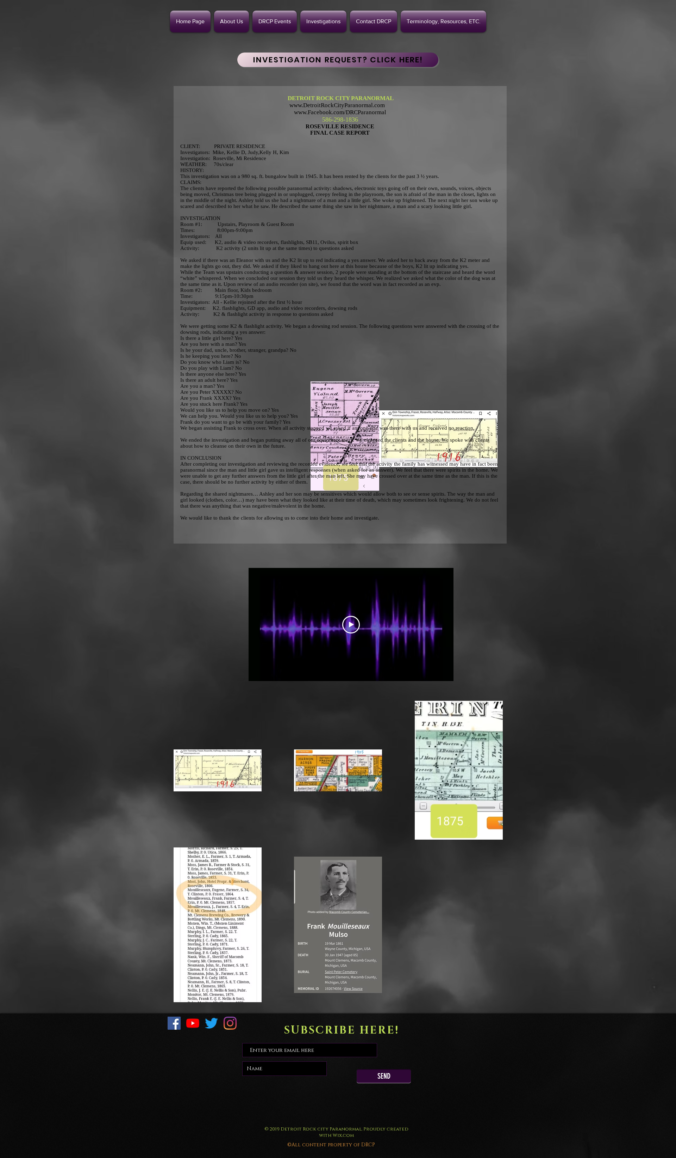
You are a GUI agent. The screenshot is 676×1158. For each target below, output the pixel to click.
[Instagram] (230, 1023)
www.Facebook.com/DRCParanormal (340, 112)
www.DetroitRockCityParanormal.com (337, 105)
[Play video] (351, 624)
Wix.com (343, 1135)
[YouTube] (192, 1023)
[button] (323, 21)
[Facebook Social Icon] (174, 1023)
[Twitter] (211, 1023)
